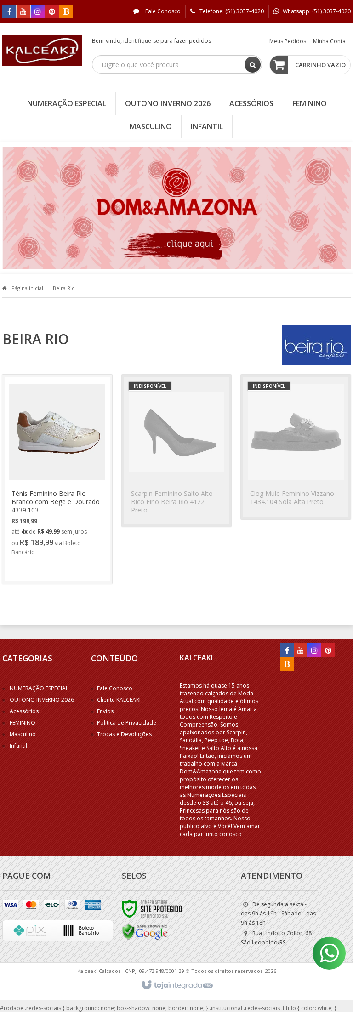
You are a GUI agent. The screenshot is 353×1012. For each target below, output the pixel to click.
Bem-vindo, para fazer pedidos (151, 41)
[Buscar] (253, 65)
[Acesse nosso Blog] (66, 12)
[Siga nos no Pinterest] (52, 12)
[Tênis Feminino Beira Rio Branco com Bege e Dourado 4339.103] (57, 479)
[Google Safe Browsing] (145, 931)
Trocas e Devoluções (124, 734)
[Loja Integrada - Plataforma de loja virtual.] (176, 985)
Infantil (18, 746)
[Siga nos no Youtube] (23, 12)
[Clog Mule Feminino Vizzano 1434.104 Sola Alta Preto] (295, 447)
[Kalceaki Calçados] (42, 51)
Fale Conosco (162, 11)
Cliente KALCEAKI (119, 700)
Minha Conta (329, 41)
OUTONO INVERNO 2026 (42, 700)
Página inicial (27, 287)
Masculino (23, 734)
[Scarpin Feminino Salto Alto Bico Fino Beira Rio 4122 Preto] (176, 450)
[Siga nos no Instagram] (38, 12)
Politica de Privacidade (126, 723)
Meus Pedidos (287, 41)
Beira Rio (64, 287)
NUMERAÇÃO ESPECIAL (39, 688)
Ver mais (39, 569)
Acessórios (24, 711)
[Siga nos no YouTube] (300, 651)
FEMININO (22, 723)
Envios (105, 711)
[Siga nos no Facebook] (9, 12)
